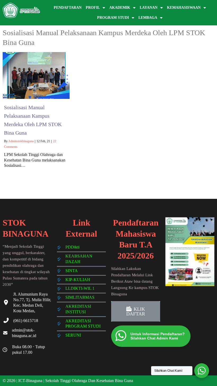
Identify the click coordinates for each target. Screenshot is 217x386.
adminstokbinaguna (21, 141)
